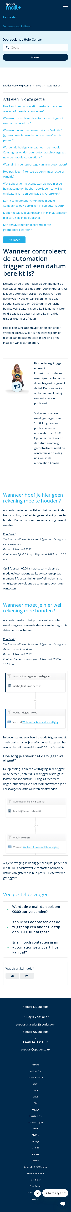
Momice (35, 1148)
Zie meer (14, 240)
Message (35, 1141)
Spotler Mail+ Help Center (17, 85)
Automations (54, 85)
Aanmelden (10, 17)
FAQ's (39, 85)
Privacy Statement (35, 1173)
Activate (35, 1065)
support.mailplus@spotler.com (35, 1024)
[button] (65, 6)
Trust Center (35, 1186)
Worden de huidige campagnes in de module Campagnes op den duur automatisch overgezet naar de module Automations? (34, 152)
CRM (35, 1103)
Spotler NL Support (35, 1006)
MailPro (35, 1135)
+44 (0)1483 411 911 (35, 1042)
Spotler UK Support (35, 1031)
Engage (35, 1110)
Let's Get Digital (35, 1122)
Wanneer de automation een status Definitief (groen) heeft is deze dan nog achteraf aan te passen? (32, 135)
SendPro (35, 1160)
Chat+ (35, 1084)
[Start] (12, 6)
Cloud (35, 1097)
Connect (35, 1090)
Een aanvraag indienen (17, 26)
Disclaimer (35, 1180)
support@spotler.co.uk (35, 1049)
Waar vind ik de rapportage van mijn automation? (35, 164)
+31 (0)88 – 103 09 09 (35, 1017)
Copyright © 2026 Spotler (35, 1167)
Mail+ (35, 1129)
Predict (35, 1154)
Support (35, 1199)
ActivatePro (35, 1071)
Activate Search (35, 1077)
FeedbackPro (35, 1116)
